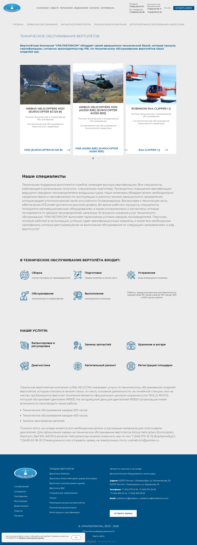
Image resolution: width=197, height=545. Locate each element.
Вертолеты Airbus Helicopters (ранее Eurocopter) (73, 478)
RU (165, 8)
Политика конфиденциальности (99, 531)
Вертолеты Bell (56, 488)
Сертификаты (107, 8)
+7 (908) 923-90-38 (136, 12)
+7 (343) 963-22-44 (118, 493)
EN (169, 8)
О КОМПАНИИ (42, 8)
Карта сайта (98, 536)
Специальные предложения (63, 493)
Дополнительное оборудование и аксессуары (157, 24)
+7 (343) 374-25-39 (147, 489)
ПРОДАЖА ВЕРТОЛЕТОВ (61, 469)
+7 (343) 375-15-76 (154, 12)
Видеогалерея (81, 8)
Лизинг (53, 498)
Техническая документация (110, 24)
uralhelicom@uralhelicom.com (153, 498)
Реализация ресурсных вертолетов (67, 503)
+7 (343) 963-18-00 (136, 493)
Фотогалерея (66, 8)
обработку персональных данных (31, 538)
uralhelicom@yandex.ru (127, 498)
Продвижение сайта (107, 541)
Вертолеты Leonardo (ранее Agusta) (67, 483)
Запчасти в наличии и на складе (126, 469)
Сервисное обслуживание (42, 24)
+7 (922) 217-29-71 (154, 9)
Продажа (18, 24)
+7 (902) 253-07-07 (136, 6)
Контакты (94, 8)
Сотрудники (20, 491)
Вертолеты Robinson (59, 473)
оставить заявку (183, 8)
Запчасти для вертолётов (76, 24)
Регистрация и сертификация (64, 512)
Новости (54, 8)
